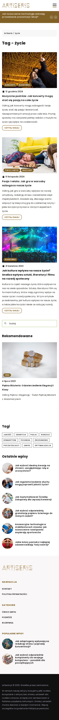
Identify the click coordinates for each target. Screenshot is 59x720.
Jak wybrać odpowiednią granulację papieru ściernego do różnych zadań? (33, 513)
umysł (27, 445)
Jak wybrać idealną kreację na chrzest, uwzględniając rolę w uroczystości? (32, 468)
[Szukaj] (5, 323)
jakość (8, 435)
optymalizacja (43, 445)
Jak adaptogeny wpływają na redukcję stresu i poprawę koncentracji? (32, 644)
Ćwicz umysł (9, 612)
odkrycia (21, 435)
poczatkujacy (11, 445)
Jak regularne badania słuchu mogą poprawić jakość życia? (32, 483)
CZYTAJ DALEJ (11, 127)
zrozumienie (41, 440)
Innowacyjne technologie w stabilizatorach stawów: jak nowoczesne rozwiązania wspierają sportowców (31, 528)
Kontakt (7, 588)
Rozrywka (7, 622)
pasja (33, 435)
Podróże (7, 617)
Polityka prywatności (14, 594)
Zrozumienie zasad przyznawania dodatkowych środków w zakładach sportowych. (23, 389)
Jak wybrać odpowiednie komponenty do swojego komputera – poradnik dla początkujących (30, 659)
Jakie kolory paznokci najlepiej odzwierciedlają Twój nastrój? (32, 543)
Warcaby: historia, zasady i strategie (22, 13)
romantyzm (10, 440)
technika (25, 440)
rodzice (45, 435)
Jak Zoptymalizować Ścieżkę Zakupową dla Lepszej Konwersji (33, 498)
